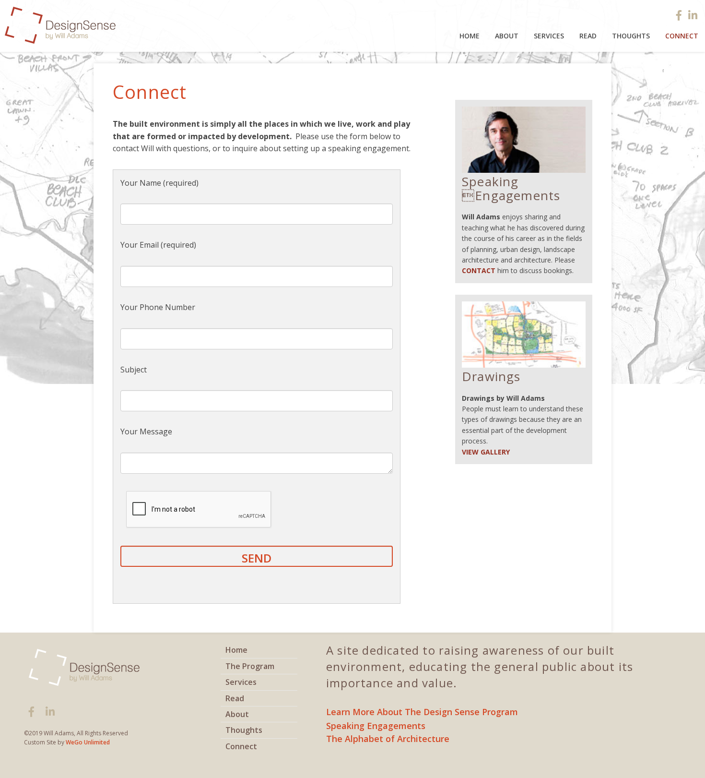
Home (469, 35)
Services (549, 35)
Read (588, 35)
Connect (241, 746)
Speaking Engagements (375, 725)
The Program (249, 666)
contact (478, 270)
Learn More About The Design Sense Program (422, 712)
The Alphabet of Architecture (387, 738)
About (506, 35)
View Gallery (486, 451)
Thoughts (631, 35)
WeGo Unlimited (88, 742)
